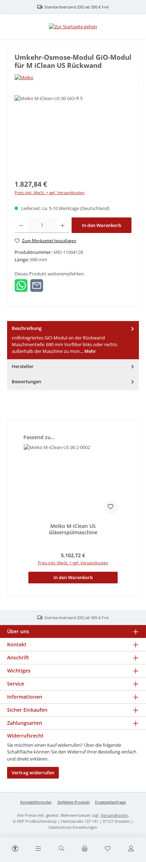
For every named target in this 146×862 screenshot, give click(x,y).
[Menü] (38, 848)
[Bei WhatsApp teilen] (21, 285)
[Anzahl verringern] (21, 225)
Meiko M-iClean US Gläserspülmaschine (73, 529)
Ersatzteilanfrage (110, 802)
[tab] (73, 340)
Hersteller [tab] (23, 366)
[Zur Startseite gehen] (73, 26)
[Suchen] (61, 848)
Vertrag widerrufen (33, 772)
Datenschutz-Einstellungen (73, 827)
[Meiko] (73, 77)
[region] (73, 135)
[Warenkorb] (84, 848)
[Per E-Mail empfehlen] (37, 285)
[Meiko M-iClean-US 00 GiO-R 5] (73, 135)
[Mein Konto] (130, 848)
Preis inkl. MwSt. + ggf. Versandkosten (50, 192)
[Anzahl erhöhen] (62, 225)
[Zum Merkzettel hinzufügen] (110, 508)
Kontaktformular (36, 802)
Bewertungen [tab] (26, 381)
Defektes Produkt (73, 802)
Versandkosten (114, 815)
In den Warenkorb (101, 225)
